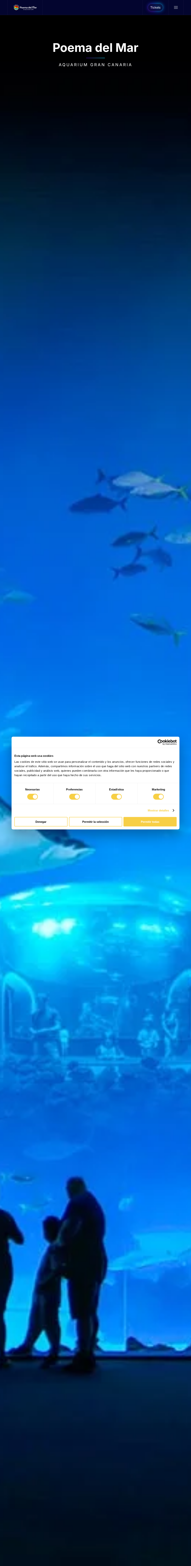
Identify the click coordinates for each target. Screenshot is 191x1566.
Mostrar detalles (158, 810)
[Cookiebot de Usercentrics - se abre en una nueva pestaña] (160, 742)
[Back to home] (25, 7)
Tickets (155, 7)
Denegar (40, 821)
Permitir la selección (95, 821)
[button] (175, 7)
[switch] (74, 797)
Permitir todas (150, 821)
